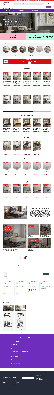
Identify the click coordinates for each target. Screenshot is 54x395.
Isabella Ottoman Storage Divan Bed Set (26, 129)
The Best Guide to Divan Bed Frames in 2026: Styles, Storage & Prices (20, 315)
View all (27, 69)
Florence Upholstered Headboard (16, 195)
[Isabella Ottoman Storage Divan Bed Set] (27, 122)
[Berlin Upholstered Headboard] (47, 188)
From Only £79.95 (6, 24)
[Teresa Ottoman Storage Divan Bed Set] (17, 122)
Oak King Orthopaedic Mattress (46, 172)
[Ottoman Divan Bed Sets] (14, 49)
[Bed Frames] (22, 49)
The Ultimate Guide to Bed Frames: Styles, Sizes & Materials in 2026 (7, 315)
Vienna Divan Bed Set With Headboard (7, 105)
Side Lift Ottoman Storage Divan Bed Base (36, 151)
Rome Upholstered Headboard (35, 195)
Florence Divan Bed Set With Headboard (47, 105)
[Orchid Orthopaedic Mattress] (27, 166)
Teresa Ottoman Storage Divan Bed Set (16, 129)
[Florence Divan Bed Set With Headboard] (47, 99)
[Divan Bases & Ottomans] (31, 49)
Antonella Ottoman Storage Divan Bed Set (47, 129)
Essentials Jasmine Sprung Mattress (6, 172)
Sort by (45, 279)
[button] (51, 4)
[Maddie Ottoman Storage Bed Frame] (17, 76)
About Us (12, 8)
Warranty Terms (15, 380)
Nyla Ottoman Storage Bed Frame (27, 82)
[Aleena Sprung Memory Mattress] (17, 166)
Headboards (48, 54)
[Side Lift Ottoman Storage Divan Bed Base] (37, 145)
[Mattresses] (39, 49)
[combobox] (29, 4)
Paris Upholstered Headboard (7, 194)
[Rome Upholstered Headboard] (37, 188)
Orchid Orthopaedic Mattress (27, 171)
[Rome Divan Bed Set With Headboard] (27, 99)
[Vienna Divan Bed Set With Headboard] (7, 99)
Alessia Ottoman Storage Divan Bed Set (6, 129)
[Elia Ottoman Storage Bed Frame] (47, 76)
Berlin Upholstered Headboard (45, 195)
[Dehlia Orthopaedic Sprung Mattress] (37, 166)
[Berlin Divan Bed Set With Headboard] (37, 99)
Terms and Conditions (16, 382)
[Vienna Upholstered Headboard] (27, 188)
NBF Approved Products (6, 8)
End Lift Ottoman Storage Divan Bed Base (26, 151)
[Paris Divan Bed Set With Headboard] (17, 99)
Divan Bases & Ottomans (31, 55)
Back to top (27, 369)
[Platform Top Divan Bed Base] (7, 145)
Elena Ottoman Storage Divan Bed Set (36, 129)
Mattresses (39, 54)
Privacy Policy (14, 384)
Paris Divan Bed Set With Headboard (16, 105)
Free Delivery (14, 377)
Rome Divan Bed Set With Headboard (26, 105)
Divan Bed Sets (6, 54)
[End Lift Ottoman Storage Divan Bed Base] (27, 145)
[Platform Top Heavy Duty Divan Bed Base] (17, 145)
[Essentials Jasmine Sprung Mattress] (7, 166)
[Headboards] (47, 49)
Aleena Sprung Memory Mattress (16, 172)
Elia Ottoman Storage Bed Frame (46, 82)
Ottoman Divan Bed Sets (14, 55)
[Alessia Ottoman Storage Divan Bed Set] (7, 122)
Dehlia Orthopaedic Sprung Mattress (37, 172)
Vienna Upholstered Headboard (25, 195)
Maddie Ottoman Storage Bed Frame (16, 82)
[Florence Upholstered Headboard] (17, 188)
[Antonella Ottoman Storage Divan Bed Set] (47, 122)
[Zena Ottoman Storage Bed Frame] (37, 76)
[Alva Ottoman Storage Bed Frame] (7, 76)
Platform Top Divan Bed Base (7, 150)
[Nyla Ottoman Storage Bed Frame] (27, 76)
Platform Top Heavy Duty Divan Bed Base (16, 151)
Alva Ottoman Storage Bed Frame (7, 82)
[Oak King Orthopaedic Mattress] (47, 166)
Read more (5, 290)
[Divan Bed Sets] (6, 49)
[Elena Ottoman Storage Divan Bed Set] (37, 122)
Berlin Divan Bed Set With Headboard (36, 105)
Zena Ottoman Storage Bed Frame (37, 82)
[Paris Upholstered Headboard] (7, 188)
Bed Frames (23, 54)
